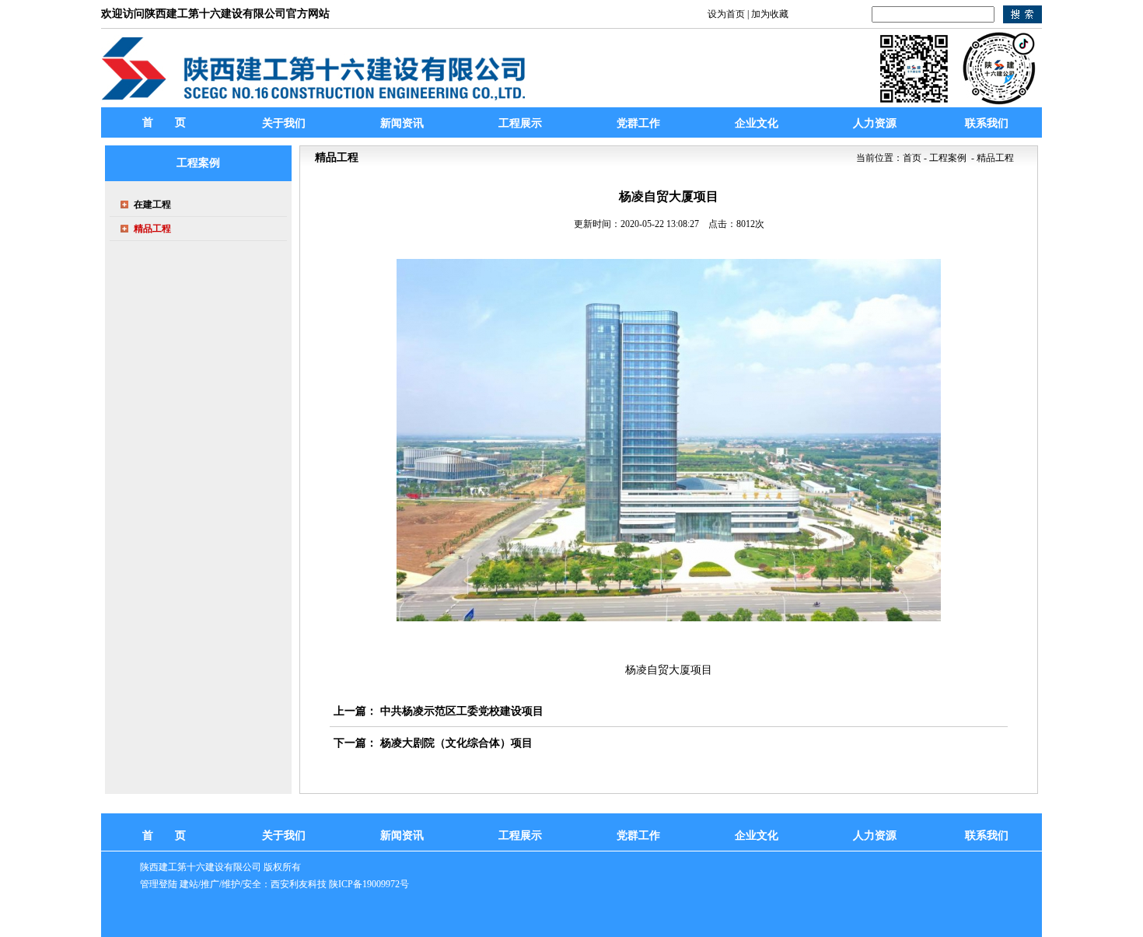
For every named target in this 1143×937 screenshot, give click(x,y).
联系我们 (986, 835)
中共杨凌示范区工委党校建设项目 (462, 711)
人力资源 (875, 835)
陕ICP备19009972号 (369, 884)
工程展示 (520, 835)
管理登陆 (158, 884)
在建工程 (152, 204)
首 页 (164, 122)
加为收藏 (769, 14)
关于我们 (284, 835)
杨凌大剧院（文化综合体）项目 (456, 743)
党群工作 (638, 835)
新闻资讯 (402, 835)
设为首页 (726, 14)
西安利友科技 (299, 884)
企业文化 (756, 835)
